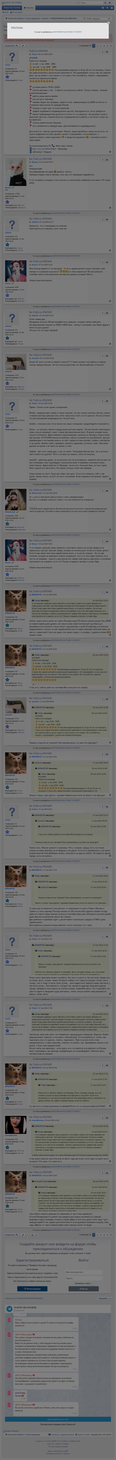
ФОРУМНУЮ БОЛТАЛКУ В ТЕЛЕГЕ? (68, 32)
